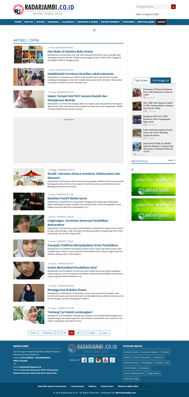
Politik (29, 21)
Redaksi (92, 386)
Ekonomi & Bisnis (87, 21)
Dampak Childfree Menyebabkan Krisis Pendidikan (83, 245)
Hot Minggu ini (160, 80)
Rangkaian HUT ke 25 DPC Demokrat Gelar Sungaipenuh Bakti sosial (156, 119)
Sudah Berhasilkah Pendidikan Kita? (72, 267)
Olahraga (68, 21)
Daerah (165, 352)
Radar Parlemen (141, 358)
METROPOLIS (139, 161)
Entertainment (110, 21)
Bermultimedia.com (126, 392)
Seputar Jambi (146, 21)
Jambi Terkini (153, 374)
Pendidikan (147, 363)
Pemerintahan (131, 363)
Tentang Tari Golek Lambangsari (70, 312)
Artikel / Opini (26, 40)
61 (84, 332)
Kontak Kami (107, 386)
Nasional (53, 21)
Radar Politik (131, 352)
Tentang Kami (77, 386)
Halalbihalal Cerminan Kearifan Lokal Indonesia (80, 74)
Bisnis (127, 358)
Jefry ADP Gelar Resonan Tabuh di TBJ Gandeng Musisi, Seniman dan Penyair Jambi (158, 105)
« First (33, 332)
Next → (94, 332)
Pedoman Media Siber (128, 386)
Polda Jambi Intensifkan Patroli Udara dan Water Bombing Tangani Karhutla (157, 132)
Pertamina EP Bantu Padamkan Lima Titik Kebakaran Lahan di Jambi (157, 92)
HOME (18, 21)
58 (64, 332)
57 (58, 332)
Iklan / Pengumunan (134, 374)
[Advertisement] (68, 142)
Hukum (40, 21)
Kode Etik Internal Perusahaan (52, 386)
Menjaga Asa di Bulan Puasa (67, 290)
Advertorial (130, 368)
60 (78, 332)
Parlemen (129, 21)
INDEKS (161, 21)
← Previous (46, 332)
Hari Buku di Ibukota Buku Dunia (70, 51)
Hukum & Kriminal (149, 352)
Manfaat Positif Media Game (67, 198)
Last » (105, 332)
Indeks (170, 160)
